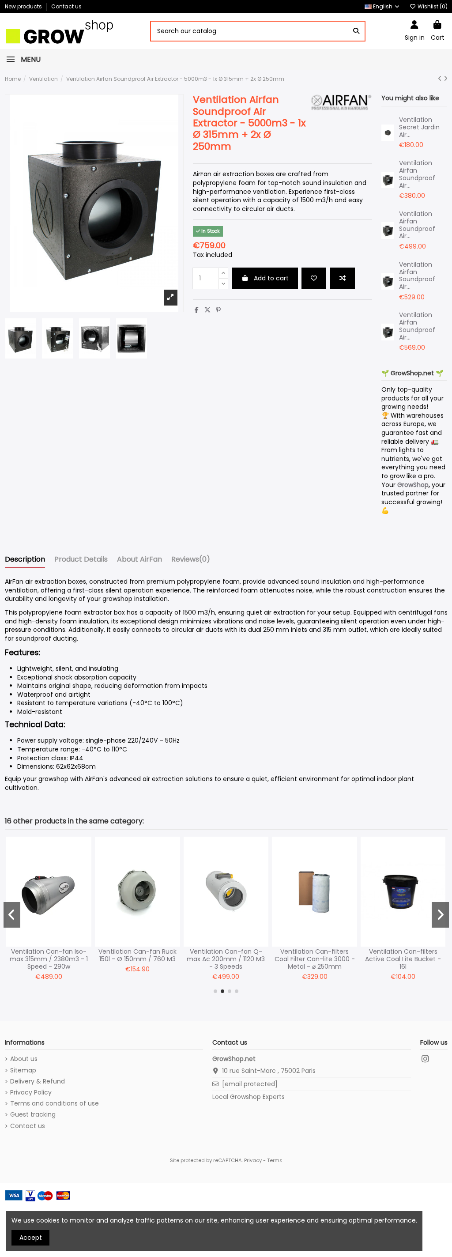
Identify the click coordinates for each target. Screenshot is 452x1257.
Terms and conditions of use (54, 1103)
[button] (215, 991)
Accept (30, 1237)
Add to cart (271, 278)
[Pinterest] (218, 310)
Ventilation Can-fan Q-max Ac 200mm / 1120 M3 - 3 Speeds (226, 959)
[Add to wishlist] (313, 278)
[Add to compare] (342, 278)
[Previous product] (441, 78)
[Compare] (84, 865)
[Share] (197, 310)
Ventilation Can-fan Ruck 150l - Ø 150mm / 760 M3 (137, 955)
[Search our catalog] (356, 31)
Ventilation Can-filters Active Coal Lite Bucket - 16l (403, 959)
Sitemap (23, 1070)
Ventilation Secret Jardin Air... (419, 127)
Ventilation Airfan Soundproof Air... (417, 174)
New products (24, 6)
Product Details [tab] (81, 559)
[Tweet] (207, 310)
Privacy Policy (31, 1092)
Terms (274, 1160)
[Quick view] (84, 880)
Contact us (66, 6)
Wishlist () (432, 6)
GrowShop (413, 484)
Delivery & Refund (37, 1081)
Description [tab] (25, 559)
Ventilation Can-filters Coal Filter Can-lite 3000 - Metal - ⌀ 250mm (315, 959)
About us (24, 1059)
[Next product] (446, 78)
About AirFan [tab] (139, 559)
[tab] (190, 561)
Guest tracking (33, 1114)
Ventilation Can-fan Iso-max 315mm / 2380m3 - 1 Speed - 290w (49, 959)
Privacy (253, 1160)
